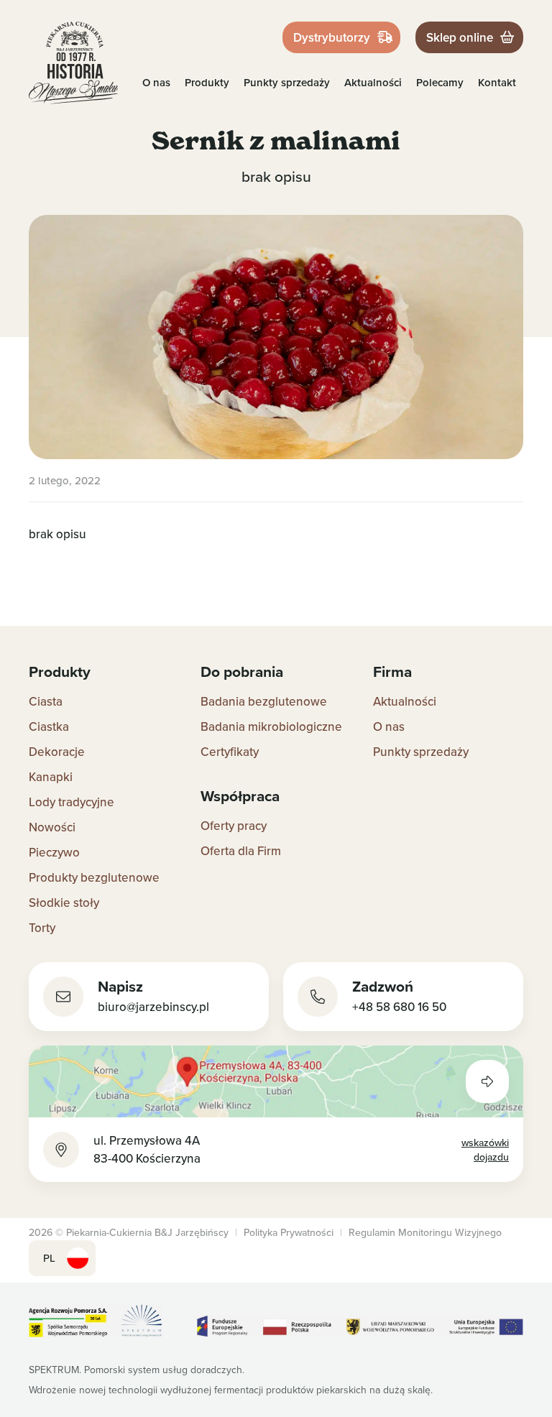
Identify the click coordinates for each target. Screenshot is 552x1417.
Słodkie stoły (64, 902)
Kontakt (497, 82)
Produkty (207, 82)
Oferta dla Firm (241, 850)
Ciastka (49, 726)
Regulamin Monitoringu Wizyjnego (425, 1232)
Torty (42, 927)
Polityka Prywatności (289, 1232)
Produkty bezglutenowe (94, 877)
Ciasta (46, 701)
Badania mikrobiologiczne (271, 726)
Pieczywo (54, 852)
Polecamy (440, 82)
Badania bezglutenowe (264, 701)
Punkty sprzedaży (287, 82)
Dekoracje (57, 751)
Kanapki (51, 776)
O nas (156, 82)
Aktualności (373, 82)
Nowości (52, 827)
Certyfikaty (230, 751)
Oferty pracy (234, 825)
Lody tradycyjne (71, 802)
